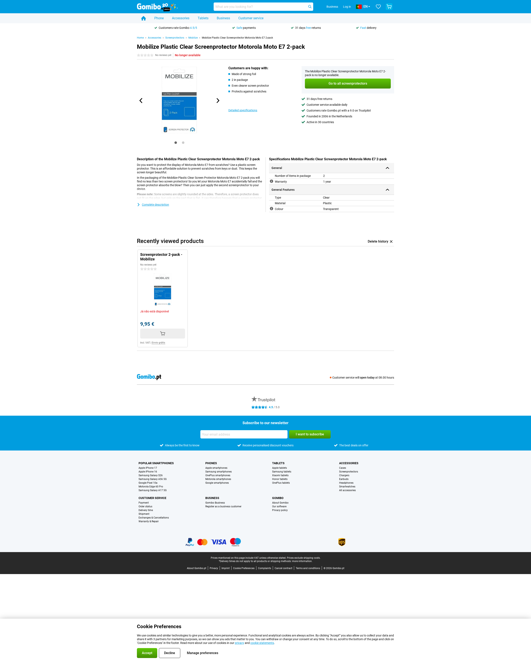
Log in (347, 6)
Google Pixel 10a (148, 482)
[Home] (143, 18)
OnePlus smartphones (217, 475)
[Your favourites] (378, 7)
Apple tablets (279, 467)
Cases (342, 467)
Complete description (155, 204)
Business (223, 18)
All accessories (347, 490)
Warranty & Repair (149, 521)
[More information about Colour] (271, 208)
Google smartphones (217, 482)
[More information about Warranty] (271, 181)
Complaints (264, 568)
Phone (159, 18)
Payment (144, 502)
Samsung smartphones (218, 471)
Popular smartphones (156, 463)
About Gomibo (280, 502)
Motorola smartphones (218, 479)
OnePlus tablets (281, 482)
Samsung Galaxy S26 (151, 475)
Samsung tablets (281, 471)
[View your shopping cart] (389, 7)
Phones (211, 463)
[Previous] (141, 100)
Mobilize (193, 37)
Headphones (346, 482)
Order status (145, 506)
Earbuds (343, 479)
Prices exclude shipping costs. (303, 557)
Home (140, 37)
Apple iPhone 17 (148, 467)
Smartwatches (347, 486)
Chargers (344, 475)
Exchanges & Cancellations (154, 517)
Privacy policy (280, 510)
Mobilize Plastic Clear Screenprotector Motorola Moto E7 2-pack (237, 37)
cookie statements (262, 643)
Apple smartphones (216, 467)
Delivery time (146, 510)
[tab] (175, 142)
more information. (302, 561)
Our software (279, 506)
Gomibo (278, 498)
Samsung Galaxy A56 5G (153, 479)
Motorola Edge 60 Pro (151, 486)
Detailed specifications (242, 110)
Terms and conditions (308, 568)
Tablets (203, 18)
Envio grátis (158, 342)
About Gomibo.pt (196, 568)
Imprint (226, 568)
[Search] (310, 6)
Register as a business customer (223, 506)
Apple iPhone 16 (148, 471)
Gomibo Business (215, 502)
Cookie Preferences (244, 568)
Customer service (250, 18)
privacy (239, 643)
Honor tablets (279, 479)
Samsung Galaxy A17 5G (153, 490)
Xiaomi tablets (280, 475)
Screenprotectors (174, 37)
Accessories (180, 18)
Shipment (144, 513)
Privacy (214, 568)
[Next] (217, 100)
